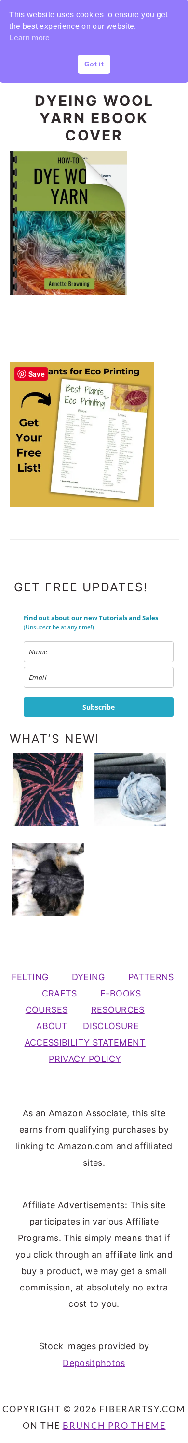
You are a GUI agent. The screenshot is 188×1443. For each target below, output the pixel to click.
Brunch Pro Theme (114, 1425)
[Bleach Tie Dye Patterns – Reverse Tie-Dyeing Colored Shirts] (48, 789)
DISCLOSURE (111, 1026)
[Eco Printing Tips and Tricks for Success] (48, 879)
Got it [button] (94, 64)
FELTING (31, 977)
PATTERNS (151, 977)
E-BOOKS (120, 993)
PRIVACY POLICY (85, 1059)
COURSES (47, 1010)
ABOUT (51, 1026)
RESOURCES (118, 1010)
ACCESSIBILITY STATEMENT (85, 1042)
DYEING (88, 977)
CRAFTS (59, 993)
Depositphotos (94, 1363)
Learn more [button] (29, 38)
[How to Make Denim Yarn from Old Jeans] (130, 789)
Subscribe (98, 707)
